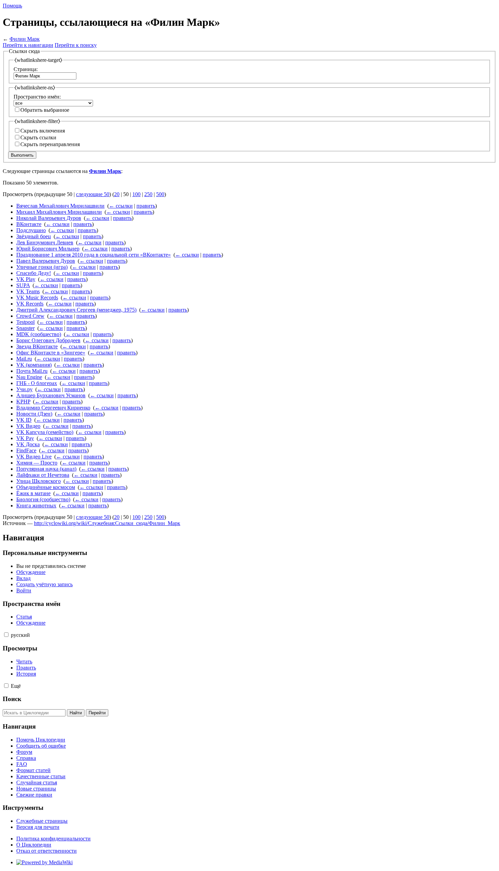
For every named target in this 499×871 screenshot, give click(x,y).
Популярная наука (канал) (46, 469)
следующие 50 (92, 194)
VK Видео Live (34, 456)
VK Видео (28, 426)
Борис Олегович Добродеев (48, 340)
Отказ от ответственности (46, 851)
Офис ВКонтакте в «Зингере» (50, 352)
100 (136, 194)
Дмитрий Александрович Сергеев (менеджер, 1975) (76, 310)
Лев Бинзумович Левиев (44, 242)
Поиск (12, 698)
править (145, 206)
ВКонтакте (28, 224)
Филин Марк (25, 39)
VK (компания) (34, 365)
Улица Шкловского (38, 481)
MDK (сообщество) (38, 334)
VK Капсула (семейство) (44, 432)
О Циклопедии (33, 845)
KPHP (23, 401)
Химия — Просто (36, 463)
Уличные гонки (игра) (42, 267)
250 (148, 194)
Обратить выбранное (44, 110)
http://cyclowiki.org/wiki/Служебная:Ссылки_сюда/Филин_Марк (107, 523)
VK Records (29, 304)
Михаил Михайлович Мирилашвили (59, 212)
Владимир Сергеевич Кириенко (53, 408)
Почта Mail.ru (32, 371)
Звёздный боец (33, 236)
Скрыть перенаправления (50, 144)
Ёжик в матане (33, 493)
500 (160, 194)
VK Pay (25, 438)
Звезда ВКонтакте (37, 346)
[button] (6, 634)
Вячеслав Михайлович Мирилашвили (60, 206)
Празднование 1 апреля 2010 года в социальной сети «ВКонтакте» (93, 255)
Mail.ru (24, 359)
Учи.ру (24, 389)
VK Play (25, 279)
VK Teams (28, 291)
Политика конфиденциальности (53, 838)
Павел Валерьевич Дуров (45, 261)
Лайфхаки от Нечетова (42, 475)
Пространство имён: (37, 97)
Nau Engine (29, 377)
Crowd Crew (30, 316)
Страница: (26, 69)
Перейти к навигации (28, 45)
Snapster (25, 328)
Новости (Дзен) (34, 414)
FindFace (26, 450)
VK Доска (28, 444)
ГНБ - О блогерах (36, 383)
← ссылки (121, 206)
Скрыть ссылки (38, 137)
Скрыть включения (42, 131)
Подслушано (31, 230)
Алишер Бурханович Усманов (51, 395)
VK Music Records (37, 297)
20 (116, 194)
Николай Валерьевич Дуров (48, 218)
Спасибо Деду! (33, 273)
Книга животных (36, 505)
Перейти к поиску (76, 45)
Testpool (25, 322)
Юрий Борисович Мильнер (47, 248)
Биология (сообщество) (43, 499)
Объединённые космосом (45, 487)
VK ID (24, 420)
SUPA (23, 285)
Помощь (12, 5)
